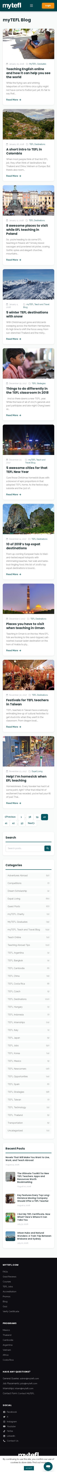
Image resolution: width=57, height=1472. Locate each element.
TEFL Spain (28, 1084)
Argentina (7, 1345)
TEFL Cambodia (28, 968)
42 (13, 823)
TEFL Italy (28, 1030)
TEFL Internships (28, 1022)
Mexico (6, 1330)
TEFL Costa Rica (28, 983)
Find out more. (40, 1462)
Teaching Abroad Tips (28, 945)
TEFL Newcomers (28, 1068)
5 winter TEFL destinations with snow (27, 314)
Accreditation (9, 1291)
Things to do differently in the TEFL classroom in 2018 (27, 390)
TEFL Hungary (28, 1007)
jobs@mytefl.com (28, 1383)
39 (37, 817)
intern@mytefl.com (24, 1388)
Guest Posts (28, 906)
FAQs (5, 1271)
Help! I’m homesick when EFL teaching (26, 778)
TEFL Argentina (28, 952)
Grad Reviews (9, 1276)
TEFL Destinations (37, 144)
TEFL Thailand (28, 1115)
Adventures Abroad (28, 875)
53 (22, 823)
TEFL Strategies (39, 383)
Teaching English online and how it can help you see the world (28, 73)
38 (29, 817)
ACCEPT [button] (29, 1468)
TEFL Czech (28, 991)
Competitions (28, 883)
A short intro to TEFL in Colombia (24, 151)
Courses (7, 1281)
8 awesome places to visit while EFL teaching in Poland (27, 229)
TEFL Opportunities (28, 1076)
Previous (10, 817)
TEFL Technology (28, 1107)
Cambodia (8, 1340)
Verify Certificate (11, 1311)
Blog (5, 1301)
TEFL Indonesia (28, 1014)
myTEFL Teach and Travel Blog (28, 929)
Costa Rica (8, 1360)
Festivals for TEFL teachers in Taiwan (27, 702)
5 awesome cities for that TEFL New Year (26, 470)
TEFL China (28, 976)
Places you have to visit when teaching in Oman (25, 626)
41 (6, 823)
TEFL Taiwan (28, 1099)
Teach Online (28, 937)
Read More (12, 99)
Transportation (28, 1123)
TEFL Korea (28, 1053)
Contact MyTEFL (26, 1393)
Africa (5, 1355)
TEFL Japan (28, 1038)
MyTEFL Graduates (37, 64)
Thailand (7, 1335)
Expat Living (37, 771)
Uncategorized (28, 1130)
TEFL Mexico (28, 1061)
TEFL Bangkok (28, 960)
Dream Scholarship (28, 891)
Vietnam (7, 1350)
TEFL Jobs (28, 1045)
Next (30, 823)
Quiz (5, 1306)
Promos (6, 1296)
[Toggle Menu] (31, 5)
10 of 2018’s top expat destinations (23, 546)
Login (48, 5)
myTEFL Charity (28, 914)
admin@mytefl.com (29, 1378)
